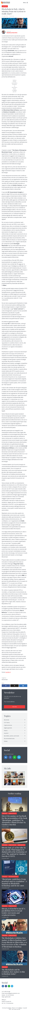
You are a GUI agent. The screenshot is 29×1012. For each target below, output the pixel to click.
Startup (5, 741)
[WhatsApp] (14, 757)
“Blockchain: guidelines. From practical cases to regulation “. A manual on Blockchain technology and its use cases (14, 882)
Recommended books (9, 738)
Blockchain (5, 6)
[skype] (19, 757)
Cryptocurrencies (8, 725)
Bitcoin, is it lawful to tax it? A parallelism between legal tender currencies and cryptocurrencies (13, 912)
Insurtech (6, 733)
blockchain (5, 679)
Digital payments (8, 728)
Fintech (5, 730)
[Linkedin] (6, 757)
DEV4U (9, 1008)
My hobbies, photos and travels (11, 736)
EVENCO (20, 1008)
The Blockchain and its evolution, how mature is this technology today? (13, 972)
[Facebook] (10, 757)
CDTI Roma (7, 722)
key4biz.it (8, 672)
